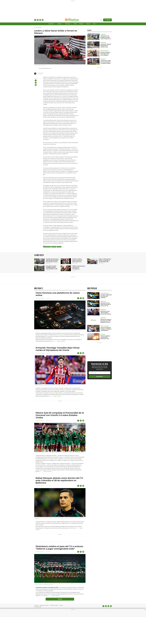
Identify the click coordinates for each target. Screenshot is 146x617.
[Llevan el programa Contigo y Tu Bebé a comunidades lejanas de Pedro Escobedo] (93, 328)
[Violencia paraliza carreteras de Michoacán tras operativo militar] (93, 336)
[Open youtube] (43, 20)
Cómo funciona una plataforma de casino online (58, 294)
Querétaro (50, 23)
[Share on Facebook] (36, 80)
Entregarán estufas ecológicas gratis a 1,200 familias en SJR (51, 267)
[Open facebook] (35, 20)
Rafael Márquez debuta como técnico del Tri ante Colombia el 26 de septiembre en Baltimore (59, 480)
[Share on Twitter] (36, 83)
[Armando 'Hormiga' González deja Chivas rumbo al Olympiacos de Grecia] (59, 369)
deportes (54, 246)
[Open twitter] (38, 20)
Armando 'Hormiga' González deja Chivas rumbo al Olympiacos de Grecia (58, 348)
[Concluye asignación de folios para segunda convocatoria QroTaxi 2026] (93, 295)
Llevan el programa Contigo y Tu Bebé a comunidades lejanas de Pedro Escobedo (105, 330)
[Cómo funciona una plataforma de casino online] (59, 314)
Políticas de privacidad (44, 605)
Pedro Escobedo (104, 326)
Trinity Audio (45, 68)
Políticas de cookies (54, 605)
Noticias (59, 23)
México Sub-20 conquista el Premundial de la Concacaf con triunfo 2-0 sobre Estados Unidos (60, 415)
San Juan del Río (104, 50)
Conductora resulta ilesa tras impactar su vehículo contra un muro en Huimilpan (105, 63)
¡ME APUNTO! (99, 376)
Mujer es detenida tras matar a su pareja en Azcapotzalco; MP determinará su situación (105, 261)
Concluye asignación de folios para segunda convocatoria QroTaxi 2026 (106, 297)
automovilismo (47, 246)
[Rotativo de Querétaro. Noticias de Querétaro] (72, 20)
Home (35, 27)
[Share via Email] (36, 85)
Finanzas (81, 23)
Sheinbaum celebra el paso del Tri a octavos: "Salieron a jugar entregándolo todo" (59, 547)
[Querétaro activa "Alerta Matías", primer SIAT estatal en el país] (93, 311)
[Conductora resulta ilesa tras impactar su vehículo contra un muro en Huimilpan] (93, 61)
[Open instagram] (40, 20)
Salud (75, 23)
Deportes (67, 23)
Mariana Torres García (40, 298)
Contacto (61, 605)
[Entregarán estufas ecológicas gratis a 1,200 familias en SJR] (39, 268)
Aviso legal (36, 605)
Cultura (87, 23)
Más (94, 23)
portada (59, 246)
